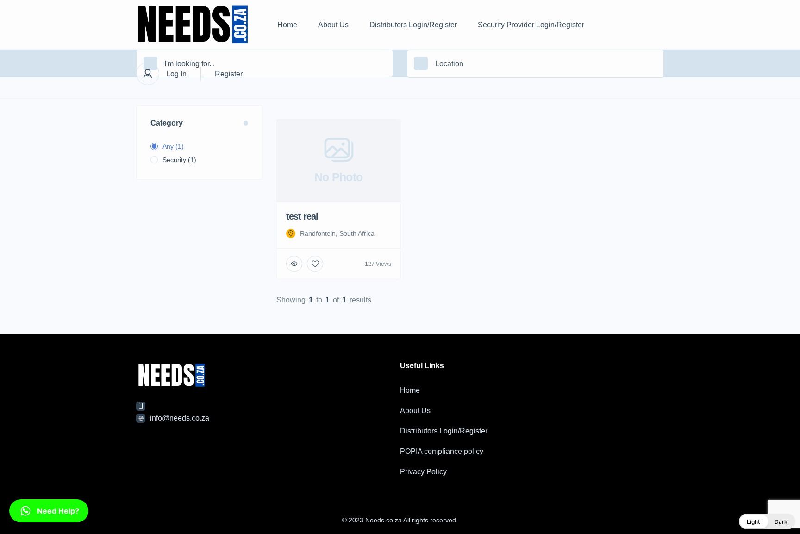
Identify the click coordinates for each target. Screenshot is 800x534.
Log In (176, 74)
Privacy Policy (423, 472)
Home (287, 25)
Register (229, 74)
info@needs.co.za (179, 418)
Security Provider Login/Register (531, 25)
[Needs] (193, 25)
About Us (333, 25)
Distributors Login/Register (413, 25)
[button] (767, 521)
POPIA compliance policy (441, 451)
